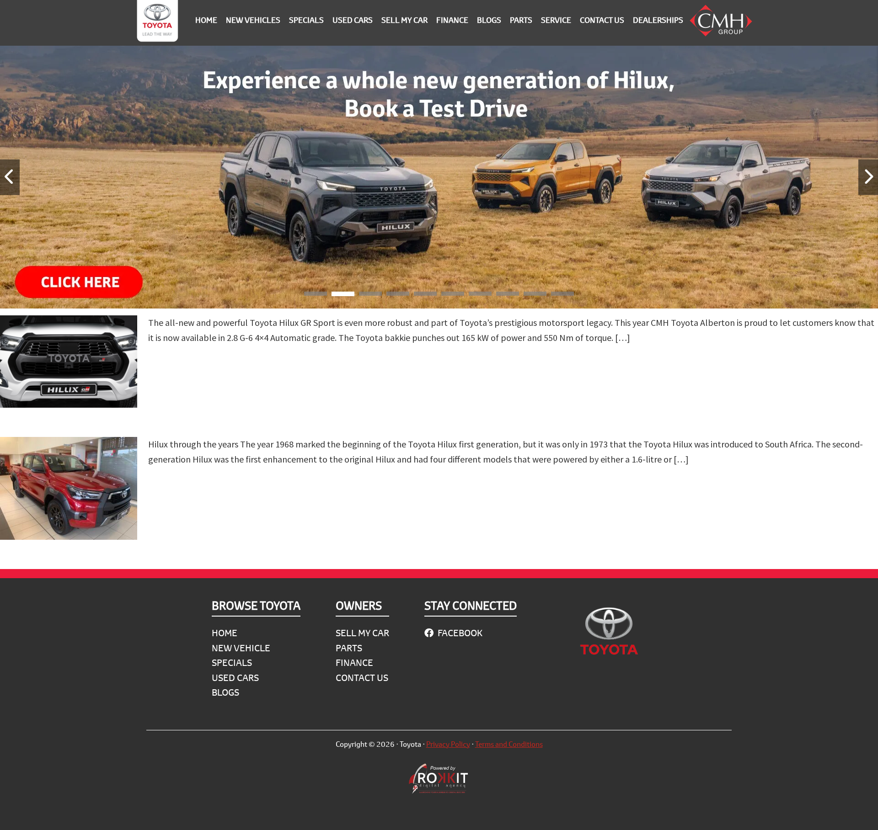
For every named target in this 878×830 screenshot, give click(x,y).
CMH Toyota (157, 23)
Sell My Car (362, 633)
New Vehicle (241, 648)
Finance (354, 662)
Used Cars (235, 677)
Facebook (459, 633)
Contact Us (362, 677)
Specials (232, 662)
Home (224, 633)
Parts (349, 648)
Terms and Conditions (509, 744)
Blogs (225, 692)
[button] (315, 295)
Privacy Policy (448, 744)
